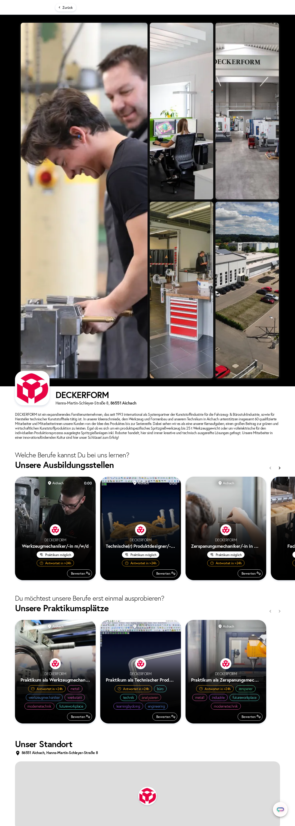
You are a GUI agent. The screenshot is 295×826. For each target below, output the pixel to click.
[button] (147, 796)
